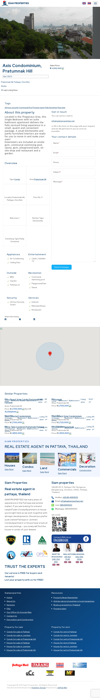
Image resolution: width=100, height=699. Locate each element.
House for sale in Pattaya (18, 643)
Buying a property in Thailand (67, 605)
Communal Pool (25, 107)
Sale (7, 469)
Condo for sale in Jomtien (19, 635)
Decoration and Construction (20, 619)
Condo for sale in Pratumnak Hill (21, 639)
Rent (11, 469)
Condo (17, 179)
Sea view (61, 107)
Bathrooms (31, 400)
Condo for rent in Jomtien (65, 635)
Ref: (6, 399)
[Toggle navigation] (95, 3)
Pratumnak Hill (40, 179)
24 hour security (11, 107)
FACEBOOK (61, 540)
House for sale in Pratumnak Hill (21, 650)
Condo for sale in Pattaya (18, 632)
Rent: (27, 409)
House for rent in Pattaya (65, 643)
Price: (7, 409)
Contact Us (12, 616)
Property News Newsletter (66, 597)
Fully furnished (51, 107)
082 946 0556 (79, 558)
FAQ (9, 608)
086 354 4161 (56, 560)
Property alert (60, 608)
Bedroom (15, 400)
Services (11, 605)
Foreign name (39, 107)
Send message (61, 267)
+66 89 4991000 (70, 497)
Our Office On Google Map (19, 612)
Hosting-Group (39, 687)
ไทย (89, 3)
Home (9, 597)
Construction (85, 470)
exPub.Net (62, 687)
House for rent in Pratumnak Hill (68, 650)
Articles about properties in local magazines (74, 601)
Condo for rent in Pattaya (65, 632)
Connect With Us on (62, 537)
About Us (11, 601)
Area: (7, 406)
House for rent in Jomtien (65, 646)
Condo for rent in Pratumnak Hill (68, 639)
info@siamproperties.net (63, 121)
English (84, 3)
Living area (40, 400)
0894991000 (66, 505)
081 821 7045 (67, 558)
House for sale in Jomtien (18, 646)
